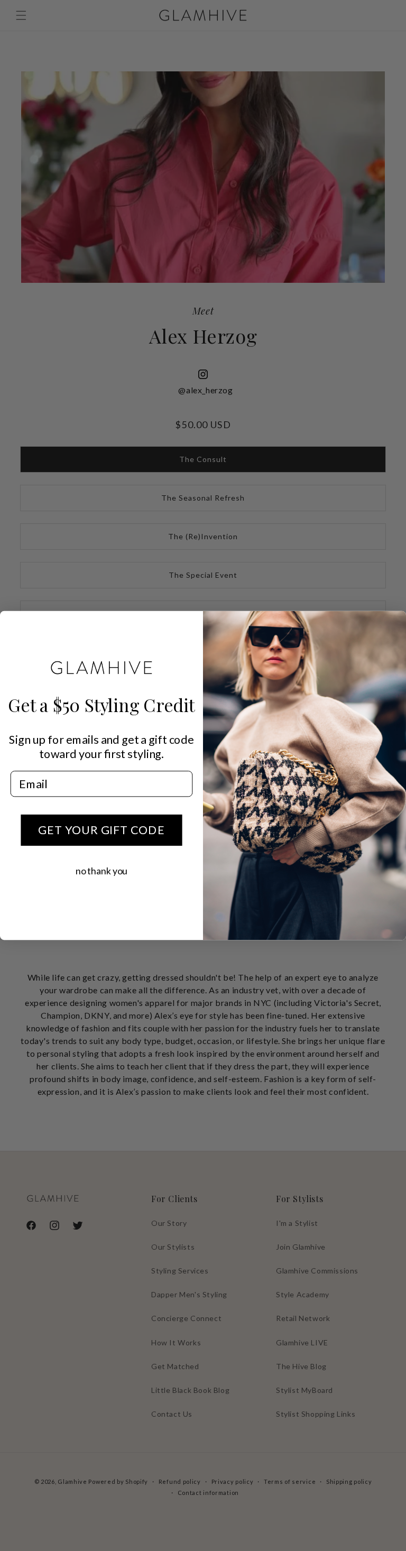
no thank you (101, 870)
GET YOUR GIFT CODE (101, 830)
